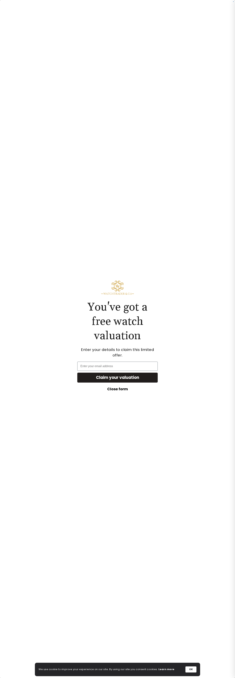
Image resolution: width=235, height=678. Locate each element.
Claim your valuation (117, 377)
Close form (117, 389)
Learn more (166, 669)
